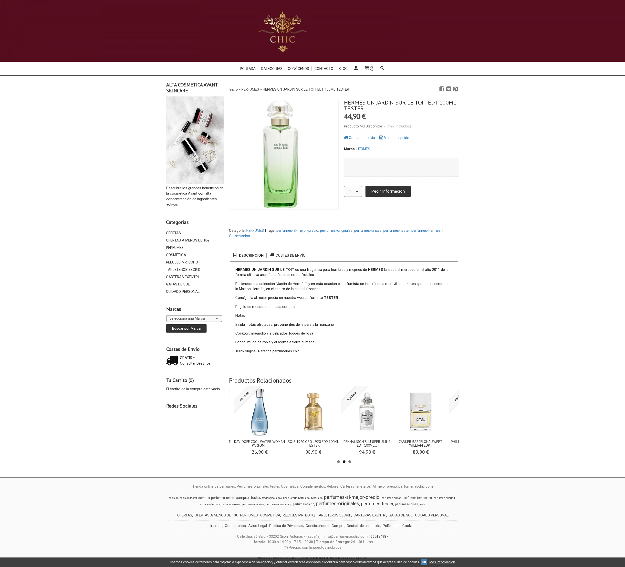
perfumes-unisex (406, 504)
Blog (343, 68)
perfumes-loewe (230, 504)
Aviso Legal (257, 526)
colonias (173, 498)
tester (423, 504)
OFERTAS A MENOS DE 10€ (187, 240)
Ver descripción (396, 138)
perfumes (317, 498)
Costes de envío (362, 138)
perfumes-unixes (368, 230)
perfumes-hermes (426, 230)
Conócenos (298, 68)
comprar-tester (248, 497)
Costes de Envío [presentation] (290, 255)
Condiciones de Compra (325, 526)
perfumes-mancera (253, 504)
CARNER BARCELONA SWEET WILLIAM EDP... (421, 443)
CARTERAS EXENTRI (182, 277)
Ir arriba (216, 526)
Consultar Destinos (195, 363)
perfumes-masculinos (279, 504)
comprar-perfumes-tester (216, 498)
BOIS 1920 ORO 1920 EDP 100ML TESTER (313, 443)
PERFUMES (175, 247)
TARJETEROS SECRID (183, 269)
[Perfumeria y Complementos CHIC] (312, 31)
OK (424, 562)
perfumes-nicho (303, 504)
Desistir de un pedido (363, 526)
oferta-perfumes (300, 498)
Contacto (323, 68)
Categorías (271, 68)
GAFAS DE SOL (178, 284)
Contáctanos (235, 526)
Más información (442, 562)
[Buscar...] (382, 68)
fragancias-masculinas (275, 498)
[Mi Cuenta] (356, 68)
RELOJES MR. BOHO (182, 262)
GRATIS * (187, 358)
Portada (248, 68)
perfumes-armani (392, 498)
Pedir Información (388, 191)
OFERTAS (173, 233)
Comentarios (239, 236)
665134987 (379, 536)
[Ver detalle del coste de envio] (173, 361)
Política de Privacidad (286, 526)
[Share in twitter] (448, 89)
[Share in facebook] (441, 89)
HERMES (363, 149)
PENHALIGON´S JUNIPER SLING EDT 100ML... (367, 443)
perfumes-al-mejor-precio (297, 230)
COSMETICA (176, 255)
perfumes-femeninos (418, 498)
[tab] (248, 255)
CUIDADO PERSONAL (183, 291)
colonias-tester (188, 498)
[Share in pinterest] (455, 89)
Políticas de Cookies (399, 526)
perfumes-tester (396, 230)
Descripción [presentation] (251, 255)
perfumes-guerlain (445, 498)
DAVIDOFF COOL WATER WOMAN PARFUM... (259, 443)
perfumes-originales (336, 230)
